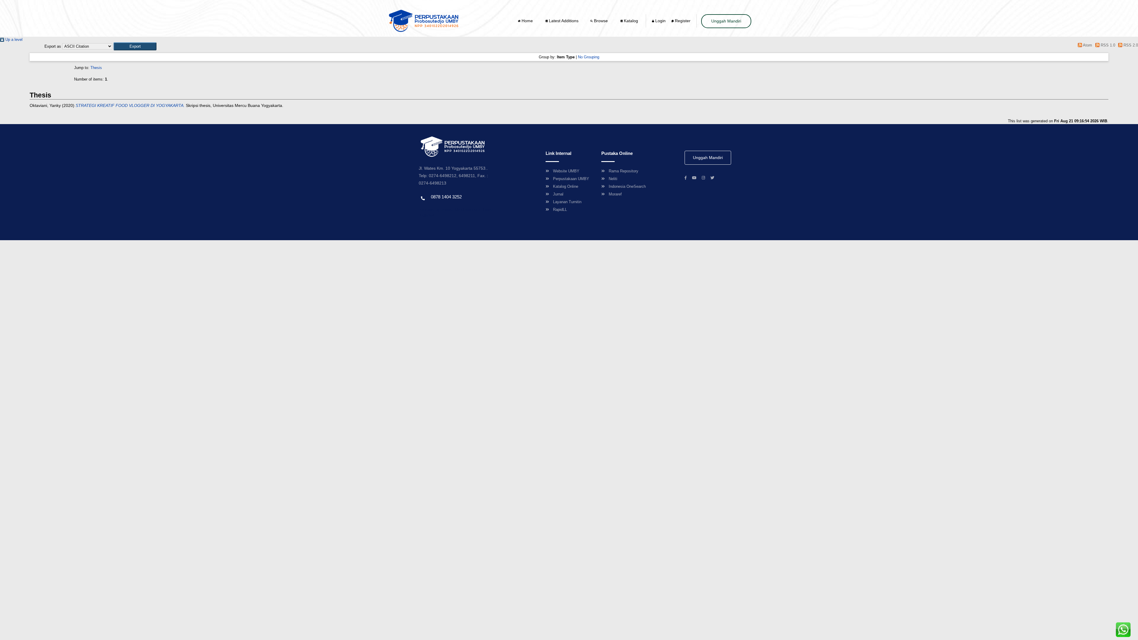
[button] (135, 46)
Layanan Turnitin (567, 202)
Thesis (96, 67)
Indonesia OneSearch (627, 186)
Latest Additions (563, 20)
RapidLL (560, 209)
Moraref (615, 194)
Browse (601, 20)
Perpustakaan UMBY (571, 179)
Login (660, 20)
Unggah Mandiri (726, 21)
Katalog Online (565, 186)
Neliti (613, 179)
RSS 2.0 (1130, 45)
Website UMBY (566, 171)
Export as (52, 46)
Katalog (630, 20)
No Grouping (588, 57)
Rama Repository (623, 171)
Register (682, 20)
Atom (1087, 45)
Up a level (13, 39)
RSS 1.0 (1107, 45)
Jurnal (558, 194)
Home (527, 20)
